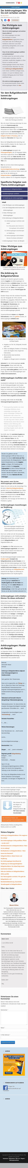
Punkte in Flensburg (12, 136)
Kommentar (4, 1010)
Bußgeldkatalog (16, 753)
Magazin (23, 1158)
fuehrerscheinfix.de (5, 7)
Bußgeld (3, 136)
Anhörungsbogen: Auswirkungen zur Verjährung (15, 232)
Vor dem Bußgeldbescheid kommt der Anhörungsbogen (14, 209)
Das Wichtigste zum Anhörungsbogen (13, 205)
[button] (2, 20)
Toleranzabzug (6, 714)
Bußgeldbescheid (19, 569)
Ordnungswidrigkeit (6, 152)
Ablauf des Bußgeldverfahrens (14, 488)
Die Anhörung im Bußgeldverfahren (13, 218)
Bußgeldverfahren (7, 39)
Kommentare (15, 20)
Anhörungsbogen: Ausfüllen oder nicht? (15, 222)
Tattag (20, 683)
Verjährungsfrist (5, 559)
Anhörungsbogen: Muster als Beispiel (13, 241)
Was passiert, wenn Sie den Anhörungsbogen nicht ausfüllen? (16, 227)
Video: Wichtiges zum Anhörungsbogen (9, 214)
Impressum (5, 1158)
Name (3, 1028)
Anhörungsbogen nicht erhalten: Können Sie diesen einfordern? (15, 237)
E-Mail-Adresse (5, 1035)
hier (20, 85)
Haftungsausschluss (14, 1160)
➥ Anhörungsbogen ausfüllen (11, 193)
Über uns (18, 1158)
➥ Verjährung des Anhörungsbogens (13, 198)
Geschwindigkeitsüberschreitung (10, 169)
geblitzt (17, 316)
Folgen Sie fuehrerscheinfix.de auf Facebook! (12, 1088)
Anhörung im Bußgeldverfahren (14, 69)
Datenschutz (12, 1158)
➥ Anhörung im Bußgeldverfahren (12, 189)
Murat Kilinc (5, 15)
